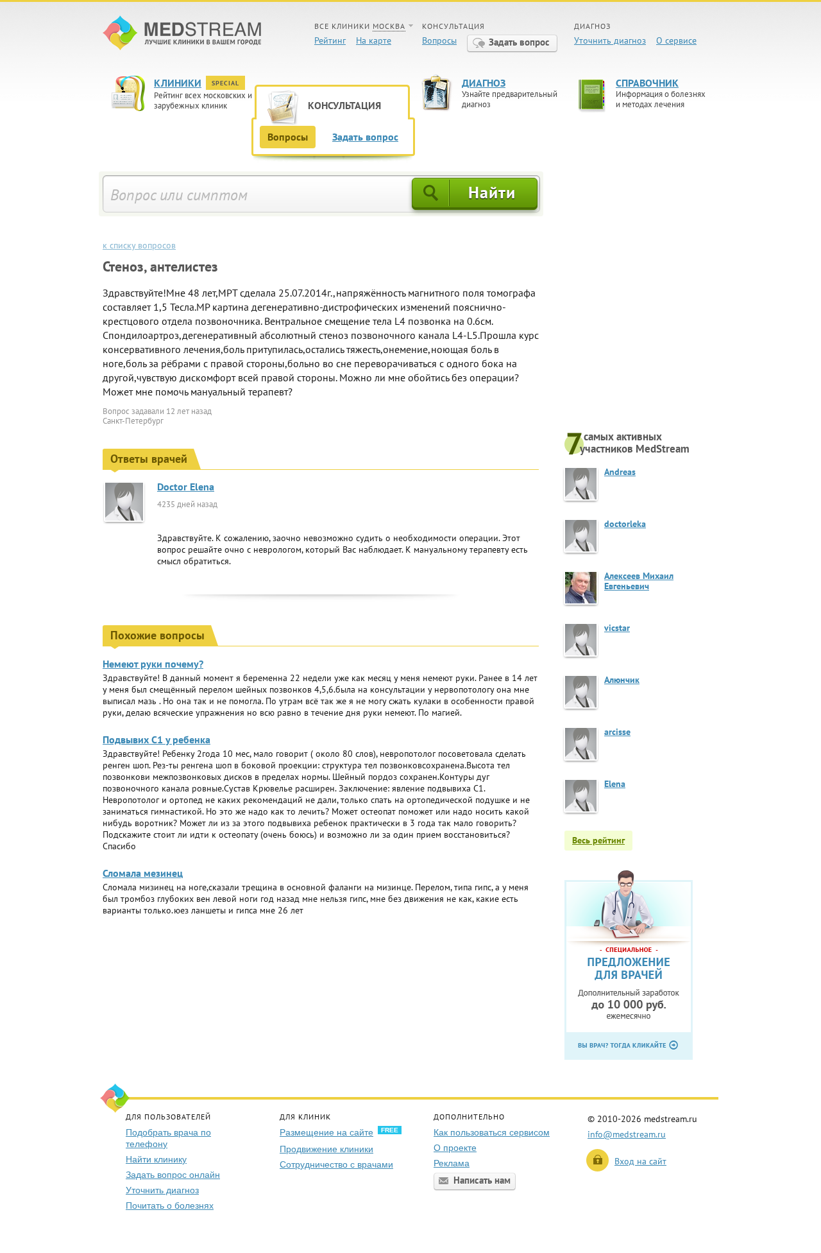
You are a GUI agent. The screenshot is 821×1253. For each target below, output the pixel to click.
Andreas (620, 472)
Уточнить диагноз (610, 40)
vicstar (617, 628)
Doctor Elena (185, 486)
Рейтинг (330, 40)
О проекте (455, 1148)
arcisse (617, 732)
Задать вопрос (519, 42)
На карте (373, 40)
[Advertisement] (641, 299)
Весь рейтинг (598, 840)
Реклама (452, 1163)
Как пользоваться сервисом (492, 1132)
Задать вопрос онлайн (173, 1175)
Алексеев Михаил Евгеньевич (638, 581)
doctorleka (625, 524)
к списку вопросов (139, 245)
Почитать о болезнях (170, 1205)
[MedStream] (182, 34)
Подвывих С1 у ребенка (156, 739)
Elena (614, 784)
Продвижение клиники (326, 1149)
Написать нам (482, 1180)
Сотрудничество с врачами (336, 1164)
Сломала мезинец (143, 873)
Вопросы (439, 40)
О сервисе (676, 40)
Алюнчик (621, 680)
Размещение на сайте (326, 1132)
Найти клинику (156, 1159)
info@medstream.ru (627, 1134)
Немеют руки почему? (153, 663)
